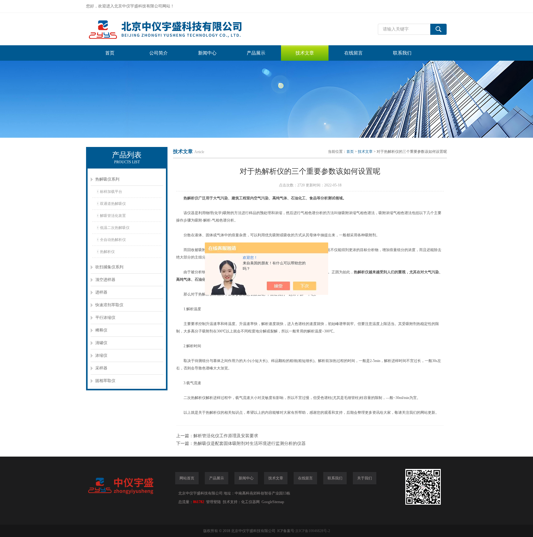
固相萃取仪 (105, 380)
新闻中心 (207, 53)
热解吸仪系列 (107, 179)
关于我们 (364, 478)
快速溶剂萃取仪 (109, 305)
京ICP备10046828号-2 (312, 531)
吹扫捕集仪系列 (109, 267)
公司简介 (158, 53)
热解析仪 (107, 252)
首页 (109, 53)
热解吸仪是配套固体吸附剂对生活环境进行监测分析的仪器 (249, 443)
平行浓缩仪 (105, 317)
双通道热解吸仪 (113, 203)
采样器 (101, 368)
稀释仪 (101, 330)
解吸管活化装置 (113, 216)
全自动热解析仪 (113, 240)
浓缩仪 (101, 355)
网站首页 (187, 478)
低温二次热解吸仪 (115, 228)
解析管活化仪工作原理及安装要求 (225, 435)
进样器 (101, 292)
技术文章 (304, 53)
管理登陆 (213, 502)
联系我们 (402, 53)
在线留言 (353, 53)
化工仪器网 (250, 502)
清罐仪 (101, 342)
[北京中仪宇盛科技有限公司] (178, 29)
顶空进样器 (105, 279)
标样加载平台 (111, 191)
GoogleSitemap (273, 502)
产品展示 (256, 53)
